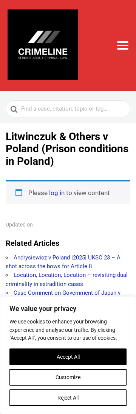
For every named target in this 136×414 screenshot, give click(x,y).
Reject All (68, 398)
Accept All (68, 357)
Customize (68, 377)
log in (57, 193)
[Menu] (122, 45)
